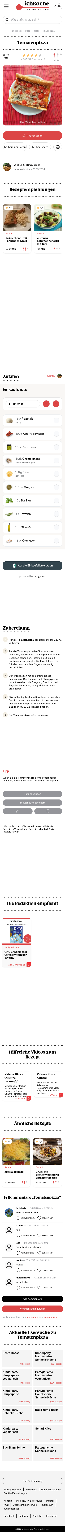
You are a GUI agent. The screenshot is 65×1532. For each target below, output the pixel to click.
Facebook (9, 1516)
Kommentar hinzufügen (32, 1308)
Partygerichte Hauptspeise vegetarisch (44, 1375)
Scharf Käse (43, 1428)
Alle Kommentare (32, 1298)
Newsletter (31, 1489)
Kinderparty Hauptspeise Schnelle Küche (45, 1356)
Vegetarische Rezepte (25, 829)
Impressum (47, 1504)
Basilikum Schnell (14, 1447)
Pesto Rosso (11, 1353)
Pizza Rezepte (12, 826)
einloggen (32, 1317)
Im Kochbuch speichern (32, 802)
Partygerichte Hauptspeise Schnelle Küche (45, 1394)
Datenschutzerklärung (25, 1504)
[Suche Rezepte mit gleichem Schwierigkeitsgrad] (57, 55)
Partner (50, 1500)
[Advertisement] (32, 1008)
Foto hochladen (32, 793)
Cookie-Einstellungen (15, 1493)
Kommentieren (28, 1218)
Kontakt (8, 1500)
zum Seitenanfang (32, 1481)
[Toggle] (58, 6)
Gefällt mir (47, 1218)
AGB (6, 1504)
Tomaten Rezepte (32, 826)
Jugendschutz (11, 1508)
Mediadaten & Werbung (29, 1500)
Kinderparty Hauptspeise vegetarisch (11, 1375)
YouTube (37, 1516)
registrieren (50, 1317)
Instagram (51, 1516)
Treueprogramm (12, 1489)
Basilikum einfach (47, 1409)
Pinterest (23, 1516)
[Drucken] (57, 146)
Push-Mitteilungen (51, 1489)
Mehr (16, 832)
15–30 (6, 55)
